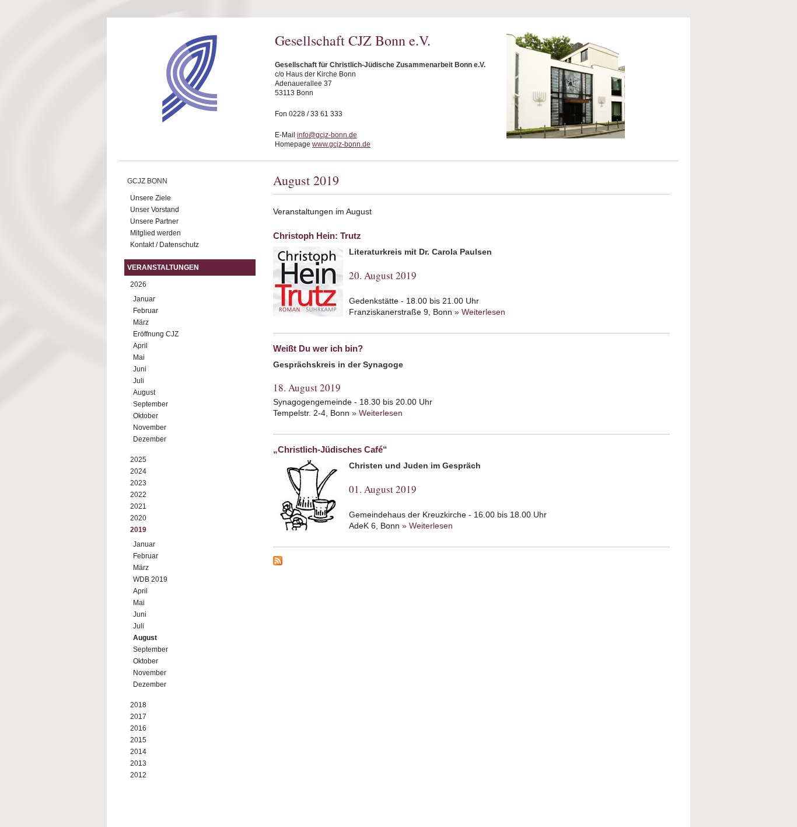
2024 (138, 471)
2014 (138, 752)
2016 (138, 728)
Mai (139, 357)
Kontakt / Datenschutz (164, 245)
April (140, 346)
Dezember (149, 439)
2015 (138, 740)
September (150, 404)
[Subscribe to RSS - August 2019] (471, 562)
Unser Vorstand (154, 210)
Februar (145, 311)
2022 (138, 495)
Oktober (145, 416)
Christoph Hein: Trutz (317, 236)
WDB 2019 (150, 579)
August (144, 392)
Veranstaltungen (163, 267)
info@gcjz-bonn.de (327, 135)
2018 (138, 705)
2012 (138, 775)
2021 (138, 506)
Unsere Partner (154, 221)
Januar (144, 299)
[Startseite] (168, 119)
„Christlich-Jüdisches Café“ (330, 449)
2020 (138, 518)
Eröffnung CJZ (156, 334)
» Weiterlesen (480, 312)
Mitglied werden (155, 233)
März (141, 322)
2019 (138, 530)
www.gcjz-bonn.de (341, 144)
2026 (138, 284)
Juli (138, 381)
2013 (138, 763)
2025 (138, 460)
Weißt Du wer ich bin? (318, 348)
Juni (139, 369)
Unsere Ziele (150, 198)
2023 (138, 483)
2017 (138, 717)
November (149, 427)
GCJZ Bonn (147, 181)
